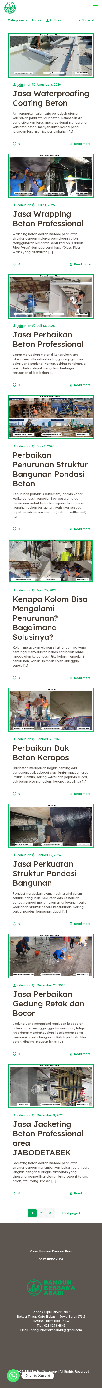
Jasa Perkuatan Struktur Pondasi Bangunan (45, 873)
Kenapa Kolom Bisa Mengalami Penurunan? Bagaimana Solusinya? (50, 618)
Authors (56, 20)
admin (21, 84)
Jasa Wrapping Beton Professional (48, 218)
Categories (16, 20)
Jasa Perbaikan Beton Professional (48, 339)
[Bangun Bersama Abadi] (10, 7)
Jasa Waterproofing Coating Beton (51, 98)
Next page (70, 1213)
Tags (35, 20)
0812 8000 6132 (51, 1259)
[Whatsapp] (13, 1375)
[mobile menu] (96, 7)
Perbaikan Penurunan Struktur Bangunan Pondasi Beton (50, 469)
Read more (82, 144)
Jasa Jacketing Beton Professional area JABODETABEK (48, 1138)
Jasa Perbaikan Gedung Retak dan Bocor (48, 1003)
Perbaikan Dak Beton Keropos (41, 752)
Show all (88, 20)
